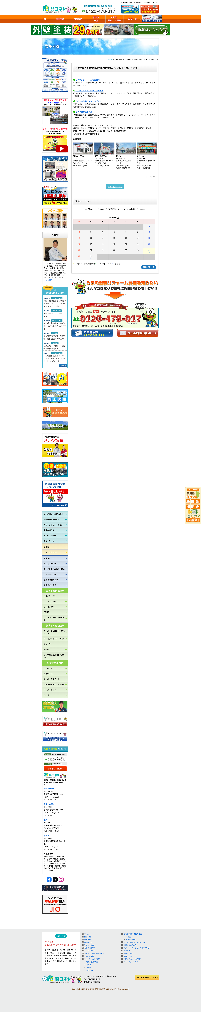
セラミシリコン (50, 596)
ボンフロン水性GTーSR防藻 (54, 618)
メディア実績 (89, 956)
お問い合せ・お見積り (55, 769)
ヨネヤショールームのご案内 (87, 79)
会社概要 (127, 950)
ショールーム (49, 541)
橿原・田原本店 (92, 962)
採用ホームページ (130, 956)
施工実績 (60, 18)
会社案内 (78, 18)
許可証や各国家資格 (51, 519)
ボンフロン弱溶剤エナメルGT (54, 656)
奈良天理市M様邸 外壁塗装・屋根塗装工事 (54, 347)
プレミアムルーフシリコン (54, 638)
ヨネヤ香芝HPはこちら (146, 977)
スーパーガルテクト (51, 679)
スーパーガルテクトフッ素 (54, 684)
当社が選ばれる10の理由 (53, 514)
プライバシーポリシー (132, 962)
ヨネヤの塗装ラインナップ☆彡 (88, 101)
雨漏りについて (50, 558)
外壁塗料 (129, 937)
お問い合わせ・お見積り (133, 959)
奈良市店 (89, 970)
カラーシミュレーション (53, 525)
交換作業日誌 (49, 530)
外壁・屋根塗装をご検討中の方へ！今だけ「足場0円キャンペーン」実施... (55, 303)
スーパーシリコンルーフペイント (55, 314)
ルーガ (46, 695)
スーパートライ (50, 689)
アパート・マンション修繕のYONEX (137, 948)
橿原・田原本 (49, 788)
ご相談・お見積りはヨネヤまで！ (89, 90)
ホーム (86, 934)
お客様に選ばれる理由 (114, 19)
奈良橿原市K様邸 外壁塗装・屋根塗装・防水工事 (54, 337)
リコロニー (48, 668)
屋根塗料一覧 (131, 939)
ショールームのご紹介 (152, 19)
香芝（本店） (49, 804)
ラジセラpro (49, 607)
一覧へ (62, 366)
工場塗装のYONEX (130, 945)
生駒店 (88, 967)
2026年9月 (147, 267)
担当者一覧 (96, 19)
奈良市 (46, 835)
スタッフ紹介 (128, 953)
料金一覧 (132, 18)
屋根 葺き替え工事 (51, 579)
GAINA (46, 612)
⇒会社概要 (48, 280)
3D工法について (50, 563)
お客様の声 (88, 942)
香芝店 (88, 964)
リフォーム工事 (50, 574)
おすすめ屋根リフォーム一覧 (134, 942)
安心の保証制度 (50, 535)
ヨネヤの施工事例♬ (83, 111)
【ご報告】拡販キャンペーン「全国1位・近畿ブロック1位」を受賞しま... (55, 358)
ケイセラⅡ (48, 644)
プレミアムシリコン (51, 601)
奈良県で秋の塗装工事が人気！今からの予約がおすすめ (55, 326)
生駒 (45, 819)
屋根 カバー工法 (50, 585)
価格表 (46, 547)
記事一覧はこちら (115, 186)
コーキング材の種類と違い (54, 569)
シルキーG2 (48, 673)
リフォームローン (51, 552)
